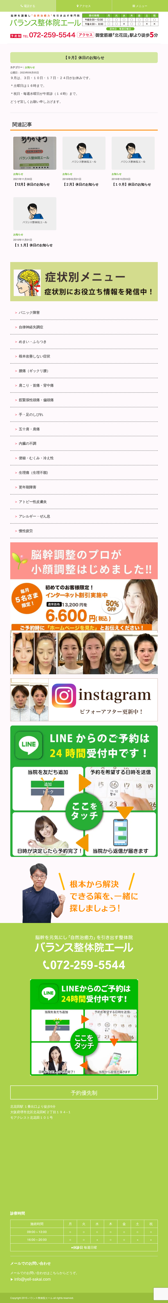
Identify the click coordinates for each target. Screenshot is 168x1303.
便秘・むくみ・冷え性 (36, 457)
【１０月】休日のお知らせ (131, 184)
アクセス (84, 5)
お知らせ (30, 67)
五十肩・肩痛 (29, 428)
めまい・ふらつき (33, 341)
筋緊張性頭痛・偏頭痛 (36, 399)
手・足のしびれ (31, 414)
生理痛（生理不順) (33, 472)
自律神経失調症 (31, 326)
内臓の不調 (27, 443)
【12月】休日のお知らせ (31, 184)
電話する (29, 5)
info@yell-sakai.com (32, 1279)
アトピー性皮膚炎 (33, 501)
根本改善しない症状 (34, 356)
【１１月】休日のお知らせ (33, 245)
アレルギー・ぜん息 (34, 516)
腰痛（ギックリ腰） (34, 370)
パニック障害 (29, 312)
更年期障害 (27, 486)
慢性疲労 (26, 530)
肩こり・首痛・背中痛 (36, 385)
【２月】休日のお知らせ (80, 184)
